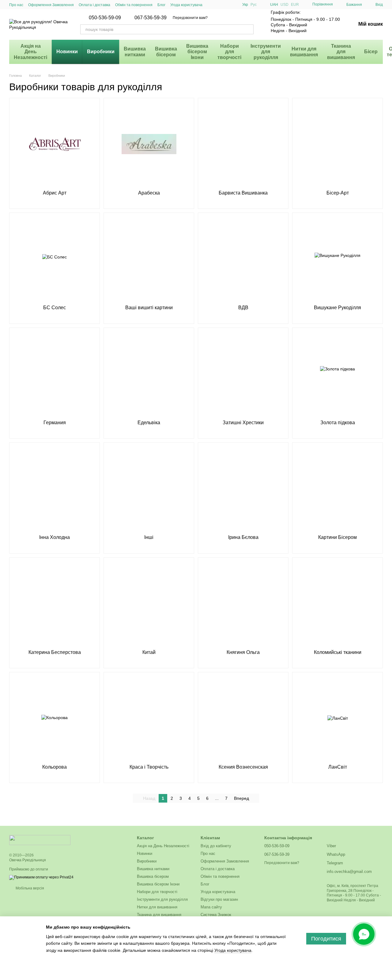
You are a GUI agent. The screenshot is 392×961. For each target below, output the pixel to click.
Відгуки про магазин (219, 899)
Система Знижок (216, 914)
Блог (161, 5)
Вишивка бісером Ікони (197, 51)
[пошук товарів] (249, 29)
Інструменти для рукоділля (266, 51)
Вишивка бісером (166, 51)
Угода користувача (186, 5)
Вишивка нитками (135, 51)
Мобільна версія (29, 888)
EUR (295, 4)
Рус (254, 4)
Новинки (67, 51)
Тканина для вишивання (341, 51)
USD (284, 4)
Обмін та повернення (134, 5)
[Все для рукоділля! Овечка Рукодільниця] (39, 840)
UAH (274, 4)
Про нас (16, 5)
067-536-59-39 (150, 17)
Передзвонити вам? (190, 18)
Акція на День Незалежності (30, 51)
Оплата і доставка (94, 5)
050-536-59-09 (105, 17)
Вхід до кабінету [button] (216, 846)
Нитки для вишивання (304, 51)
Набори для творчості (229, 51)
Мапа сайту (211, 907)
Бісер (371, 51)
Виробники (101, 51)
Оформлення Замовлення (51, 5)
